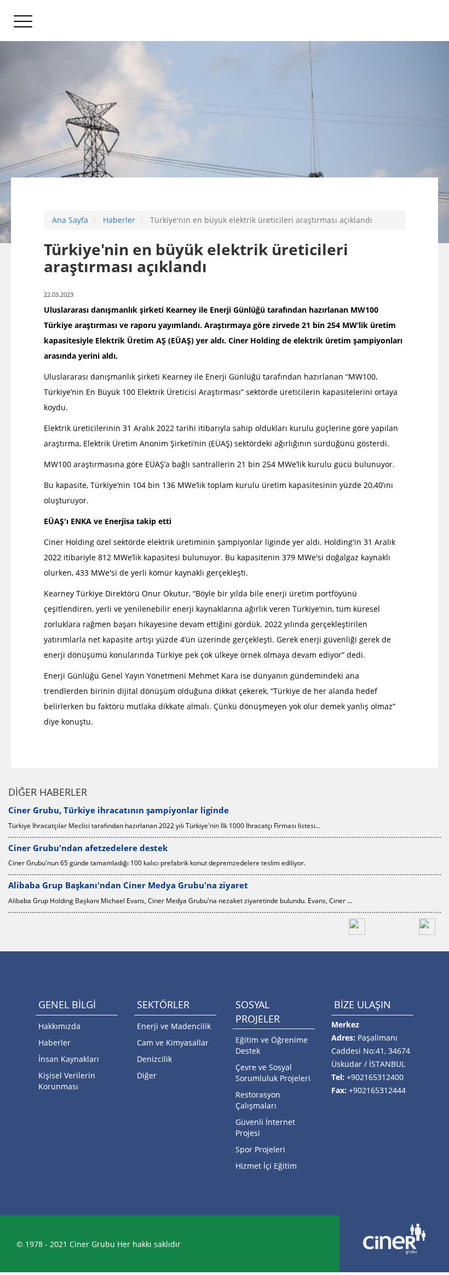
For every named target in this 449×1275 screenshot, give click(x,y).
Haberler (119, 220)
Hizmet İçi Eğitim (266, 1166)
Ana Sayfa (70, 220)
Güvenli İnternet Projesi (265, 1127)
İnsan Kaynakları (68, 1059)
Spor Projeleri (260, 1149)
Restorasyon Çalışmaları (257, 1100)
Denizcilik (154, 1059)
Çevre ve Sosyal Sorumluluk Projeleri (272, 1072)
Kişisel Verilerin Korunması (66, 1081)
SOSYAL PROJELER (257, 1011)
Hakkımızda (59, 1026)
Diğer (147, 1075)
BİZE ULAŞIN (362, 1004)
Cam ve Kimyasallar (173, 1042)
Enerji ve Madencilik (174, 1026)
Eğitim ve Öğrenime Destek (271, 1045)
